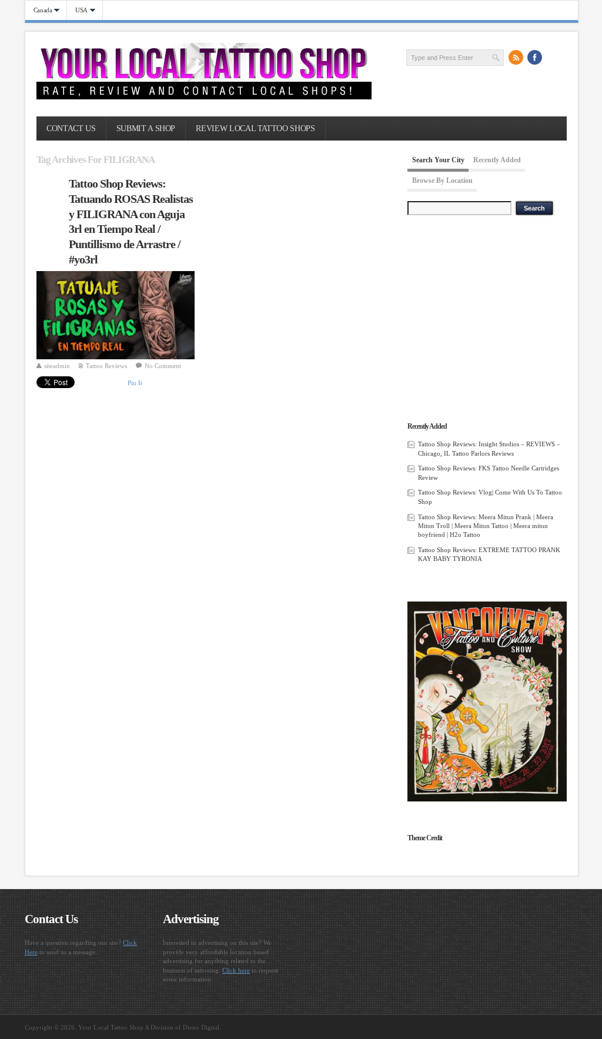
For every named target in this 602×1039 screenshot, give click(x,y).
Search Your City (438, 160)
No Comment (163, 365)
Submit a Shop (145, 128)
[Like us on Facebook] (535, 57)
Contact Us (70, 128)
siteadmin (57, 365)
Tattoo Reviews (106, 365)
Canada (38, 10)
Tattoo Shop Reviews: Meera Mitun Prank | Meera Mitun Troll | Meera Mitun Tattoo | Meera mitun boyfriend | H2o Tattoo (485, 526)
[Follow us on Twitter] (553, 57)
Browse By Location (442, 180)
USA (77, 10)
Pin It (135, 382)
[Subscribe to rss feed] (516, 57)
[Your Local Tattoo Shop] (204, 97)
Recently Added (497, 160)
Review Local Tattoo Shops (255, 128)
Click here (236, 970)
